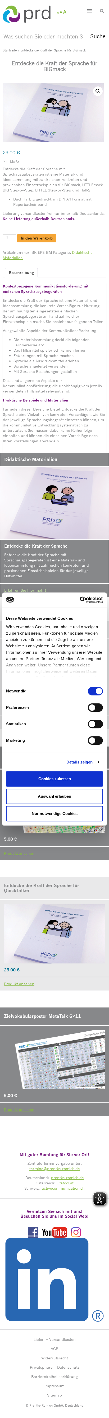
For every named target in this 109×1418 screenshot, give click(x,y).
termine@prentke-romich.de (54, 1168)
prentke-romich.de (67, 1177)
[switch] (95, 707)
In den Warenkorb (37, 238)
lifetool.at (65, 1183)
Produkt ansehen (19, 853)
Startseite (10, 50)
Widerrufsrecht (54, 1358)
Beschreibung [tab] (21, 272)
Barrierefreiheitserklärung (54, 1376)
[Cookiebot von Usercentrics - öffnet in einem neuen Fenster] (80, 599)
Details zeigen (79, 762)
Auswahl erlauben (54, 796)
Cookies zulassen (54, 778)
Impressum (54, 1386)
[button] (98, 91)
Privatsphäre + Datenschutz (54, 1367)
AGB (54, 1348)
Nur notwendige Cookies (55, 813)
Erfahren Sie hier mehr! (25, 590)
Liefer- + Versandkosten (55, 1339)
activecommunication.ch (63, 1188)
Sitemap (54, 1395)
